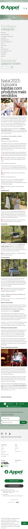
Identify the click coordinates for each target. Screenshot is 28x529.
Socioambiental (3, 451)
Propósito (2, 448)
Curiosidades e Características (7, 36)
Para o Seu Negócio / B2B (6, 50)
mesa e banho (4, 45)
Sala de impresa (3, 456)
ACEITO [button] (24, 523)
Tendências (3, 54)
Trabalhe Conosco (18, 451)
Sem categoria (4, 52)
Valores (2, 449)
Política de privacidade (5, 454)
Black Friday (3, 32)
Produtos (16, 446)
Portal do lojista (14, 480)
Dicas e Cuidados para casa (6, 41)
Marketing (16, 448)
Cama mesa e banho (5, 34)
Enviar (23, 422)
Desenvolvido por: (11, 502)
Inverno (2, 43)
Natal (2, 47)
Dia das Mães (3, 38)
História (2, 446)
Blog (15, 449)
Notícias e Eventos (4, 49)
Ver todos (3, 56)
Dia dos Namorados (5, 39)
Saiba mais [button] (3, 527)
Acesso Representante (14, 485)
